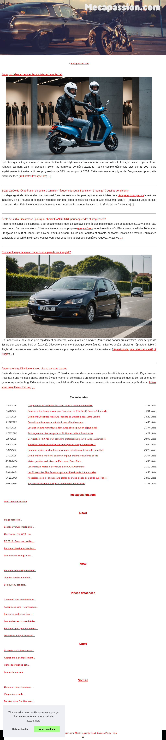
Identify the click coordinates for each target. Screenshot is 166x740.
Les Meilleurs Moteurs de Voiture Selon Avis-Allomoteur (56, 467)
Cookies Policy (104, 733)
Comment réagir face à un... (18, 687)
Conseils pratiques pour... (17, 664)
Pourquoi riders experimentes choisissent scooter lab (32, 74)
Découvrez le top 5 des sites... (19, 635)
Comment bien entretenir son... (20, 599)
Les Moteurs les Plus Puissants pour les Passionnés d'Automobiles (62, 472)
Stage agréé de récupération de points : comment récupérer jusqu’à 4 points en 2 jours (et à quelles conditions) (65, 190)
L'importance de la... (14, 694)
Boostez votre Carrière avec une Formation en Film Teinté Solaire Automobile (67, 411)
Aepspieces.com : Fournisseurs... (21, 607)
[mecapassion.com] (83, 27)
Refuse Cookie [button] (20, 729)
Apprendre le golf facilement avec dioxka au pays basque (34, 368)
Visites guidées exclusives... (18, 723)
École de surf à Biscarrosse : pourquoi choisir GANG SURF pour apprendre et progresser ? (54, 219)
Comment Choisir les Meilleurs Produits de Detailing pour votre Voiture (64, 417)
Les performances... (14, 672)
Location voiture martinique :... (19, 527)
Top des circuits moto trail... (18, 577)
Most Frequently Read (15, 501)
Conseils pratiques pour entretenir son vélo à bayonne (55, 422)
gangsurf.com (85, 228)
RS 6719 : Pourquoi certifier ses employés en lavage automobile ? (61, 444)
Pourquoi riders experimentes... (20, 570)
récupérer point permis (131, 195)
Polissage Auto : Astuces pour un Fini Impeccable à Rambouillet (60, 433)
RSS (115, 733)
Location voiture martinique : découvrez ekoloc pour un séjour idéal (62, 428)
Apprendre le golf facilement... (19, 657)
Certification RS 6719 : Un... (18, 534)
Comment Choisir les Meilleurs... (20, 708)
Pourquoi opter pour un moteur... (21, 628)
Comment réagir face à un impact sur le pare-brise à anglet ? (36, 252)
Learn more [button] (33, 720)
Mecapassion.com (65, 733)
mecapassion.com (80, 63)
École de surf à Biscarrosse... (19, 650)
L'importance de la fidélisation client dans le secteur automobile (60, 405)
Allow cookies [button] (47, 729)
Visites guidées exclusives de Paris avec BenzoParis (54, 461)
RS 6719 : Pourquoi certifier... (19, 541)
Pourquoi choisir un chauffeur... (20, 548)
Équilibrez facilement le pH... (18, 614)
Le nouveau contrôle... (15, 584)
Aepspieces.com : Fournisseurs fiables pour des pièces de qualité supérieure (67, 478)
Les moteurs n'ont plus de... (18, 555)
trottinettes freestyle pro (33, 176)
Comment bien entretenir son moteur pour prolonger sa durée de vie (63, 456)
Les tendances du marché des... (20, 621)
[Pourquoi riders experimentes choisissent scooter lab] (79, 118)
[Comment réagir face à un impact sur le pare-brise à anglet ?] (79, 296)
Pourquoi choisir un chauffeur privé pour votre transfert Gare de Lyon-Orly (66, 450)
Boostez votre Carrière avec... (19, 701)
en (83, 736)
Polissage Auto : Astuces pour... (20, 715)
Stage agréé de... (13, 519)
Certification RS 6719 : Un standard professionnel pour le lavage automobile (67, 439)
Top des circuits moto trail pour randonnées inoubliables (56, 483)
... (49, 176)
